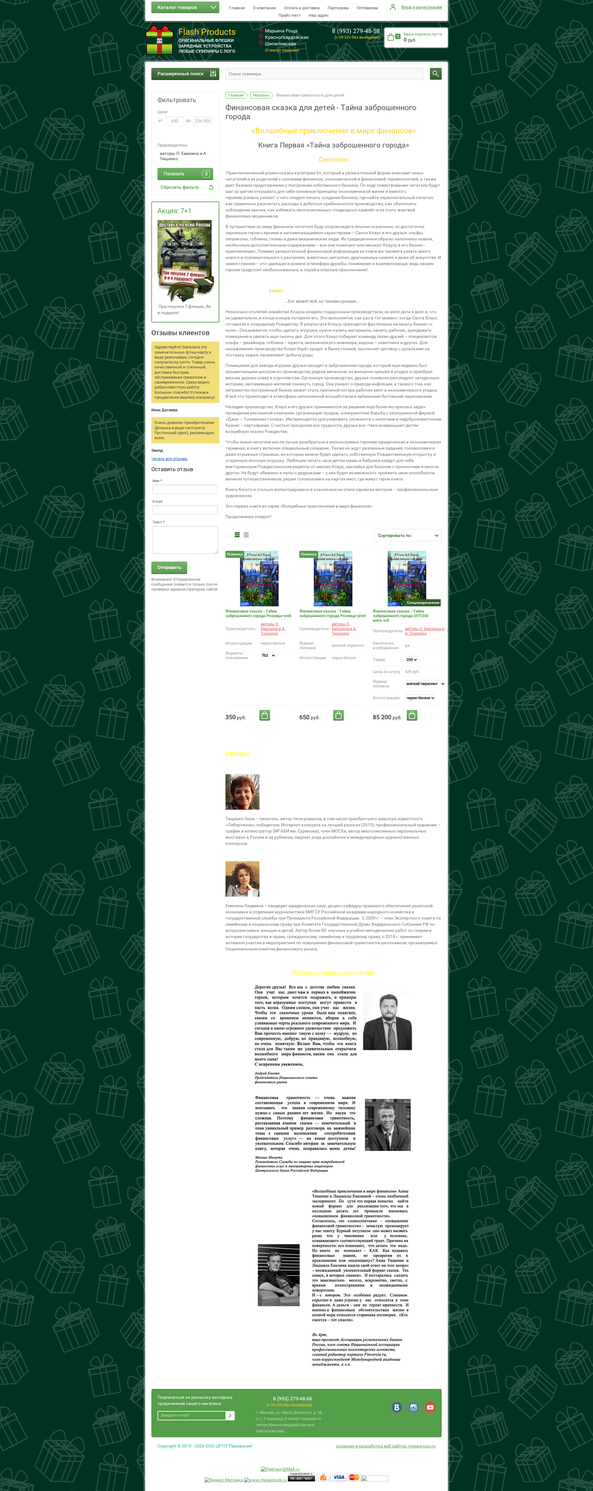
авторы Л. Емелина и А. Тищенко (183, 156)
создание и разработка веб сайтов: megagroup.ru (385, 1445)
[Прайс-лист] (246, 534)
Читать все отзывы (169, 458)
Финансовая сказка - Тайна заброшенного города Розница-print (332, 613)
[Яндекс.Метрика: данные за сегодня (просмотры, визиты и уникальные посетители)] (223, 1480)
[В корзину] (264, 715)
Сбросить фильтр (180, 187)
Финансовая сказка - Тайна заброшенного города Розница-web (258, 613)
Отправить (169, 567)
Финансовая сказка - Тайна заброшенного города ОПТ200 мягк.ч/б (400, 616)
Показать (186, 174)
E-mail (157, 502)
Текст (159, 522)
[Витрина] (228, 534)
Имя (157, 481)
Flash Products (207, 32)
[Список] (237, 534)
